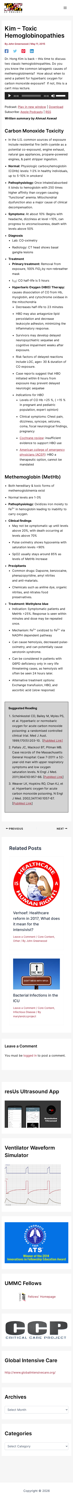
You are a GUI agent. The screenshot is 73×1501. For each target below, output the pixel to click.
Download (56, 107)
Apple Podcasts (31, 112)
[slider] (61, 95)
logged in (30, 1055)
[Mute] (53, 96)
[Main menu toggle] (65, 8)
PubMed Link (53, 777)
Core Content (46, 936)
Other (16, 940)
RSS (48, 112)
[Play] (9, 96)
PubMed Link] (53, 740)
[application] (37, 96)
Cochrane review (32, 438)
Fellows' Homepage (41, 1296)
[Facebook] (6, 51)
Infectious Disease (24, 1012)
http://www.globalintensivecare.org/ (30, 1372)
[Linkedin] (32, 51)
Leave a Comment (24, 936)
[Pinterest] (23, 51)
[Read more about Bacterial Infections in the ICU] (36, 974)
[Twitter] (15, 51)
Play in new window (32, 107)
